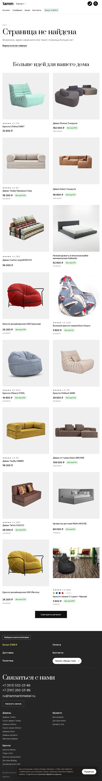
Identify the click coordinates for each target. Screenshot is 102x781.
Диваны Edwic (9, 731)
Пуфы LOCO (8, 753)
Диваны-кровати (10, 735)
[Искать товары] (95, 3)
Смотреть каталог (51, 614)
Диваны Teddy (9, 717)
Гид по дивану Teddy (12, 720)
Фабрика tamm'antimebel (16, 637)
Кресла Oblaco (9, 749)
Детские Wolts (59, 720)
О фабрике (17, 10)
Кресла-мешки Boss (12, 757)
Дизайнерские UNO (11, 764)
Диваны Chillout (9, 724)
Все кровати (58, 717)
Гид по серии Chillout (12, 728)
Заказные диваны (10, 738)
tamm (8, 4)
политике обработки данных (49, 774)
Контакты (36, 10)
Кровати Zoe (58, 724)
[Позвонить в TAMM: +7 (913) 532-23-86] (90, 3)
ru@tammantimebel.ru (19, 696)
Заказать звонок (13, 703)
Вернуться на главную (15, 45)
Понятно (89, 771)
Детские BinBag (10, 760)
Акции (27, 10)
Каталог (6, 10)
